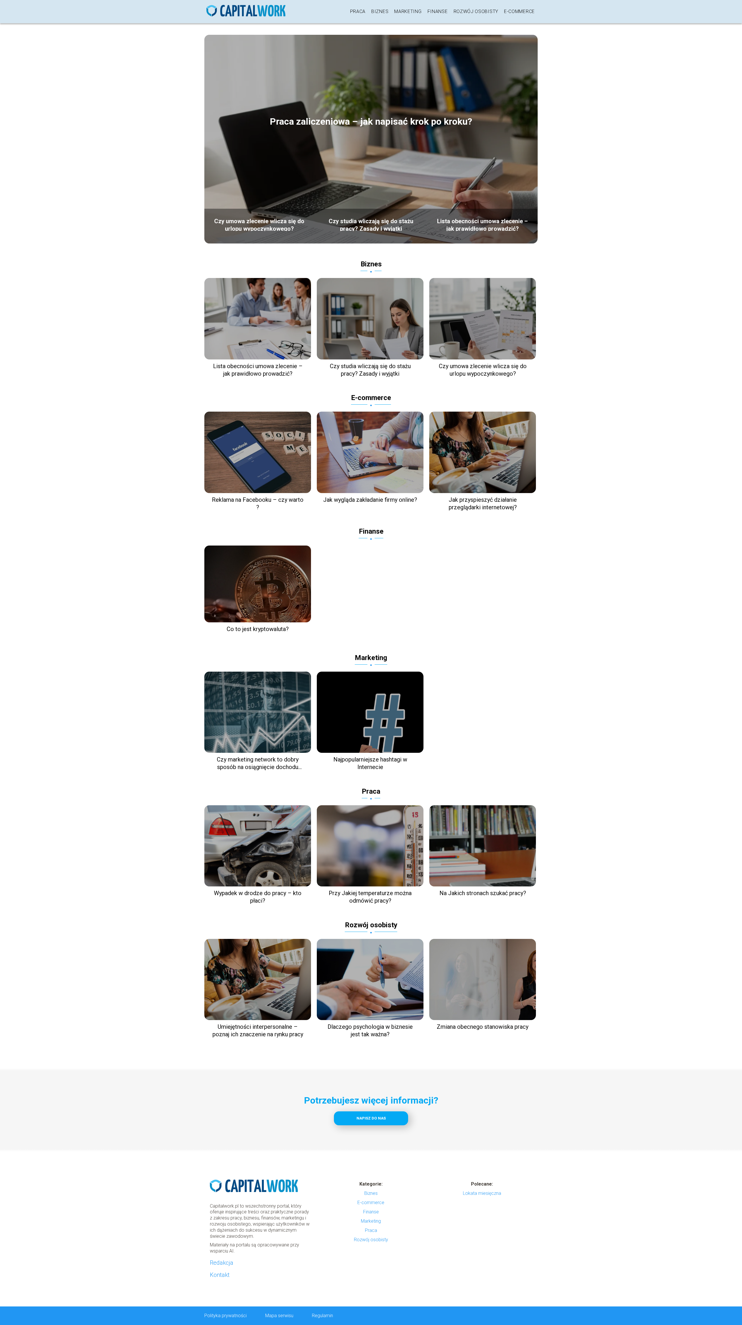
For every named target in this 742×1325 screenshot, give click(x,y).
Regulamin (322, 1315)
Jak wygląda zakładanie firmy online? (370, 499)
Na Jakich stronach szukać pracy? (482, 893)
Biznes (379, 11)
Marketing (407, 11)
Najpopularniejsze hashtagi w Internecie (370, 763)
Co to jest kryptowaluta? (258, 629)
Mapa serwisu (279, 1315)
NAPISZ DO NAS (371, 1118)
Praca (358, 11)
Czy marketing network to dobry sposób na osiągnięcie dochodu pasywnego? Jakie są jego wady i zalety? (258, 763)
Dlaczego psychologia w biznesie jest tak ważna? (370, 1030)
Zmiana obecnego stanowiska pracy (482, 1026)
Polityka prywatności (225, 1315)
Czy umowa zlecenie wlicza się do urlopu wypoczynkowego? (259, 224)
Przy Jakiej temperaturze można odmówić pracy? (370, 897)
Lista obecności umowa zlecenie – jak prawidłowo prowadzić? (482, 224)
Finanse (438, 11)
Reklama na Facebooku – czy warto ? (257, 503)
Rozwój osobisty (476, 11)
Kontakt (220, 1274)
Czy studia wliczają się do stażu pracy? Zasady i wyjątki (371, 224)
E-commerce (519, 11)
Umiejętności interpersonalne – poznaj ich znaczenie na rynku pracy (257, 1030)
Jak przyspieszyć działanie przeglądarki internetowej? (483, 503)
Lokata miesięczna (482, 1193)
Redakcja (221, 1262)
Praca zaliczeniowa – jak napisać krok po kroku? (371, 121)
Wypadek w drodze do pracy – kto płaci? (257, 897)
